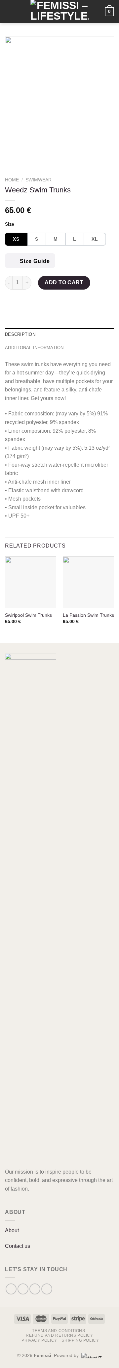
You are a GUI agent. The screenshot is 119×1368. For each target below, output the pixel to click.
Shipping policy (80, 1340)
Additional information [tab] (34, 347)
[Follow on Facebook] (11, 1288)
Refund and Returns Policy (59, 1335)
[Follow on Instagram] (23, 1288)
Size (9, 224)
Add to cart (64, 282)
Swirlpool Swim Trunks (28, 615)
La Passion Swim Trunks (88, 615)
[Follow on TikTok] (34, 1288)
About (12, 1230)
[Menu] (15, 11)
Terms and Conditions (58, 1330)
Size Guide (34, 261)
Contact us (17, 1246)
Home (12, 179)
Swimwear (38, 179)
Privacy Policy (39, 1340)
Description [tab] (20, 334)
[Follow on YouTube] (46, 1288)
